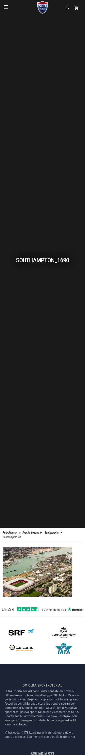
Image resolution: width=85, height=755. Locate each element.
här (73, 737)
